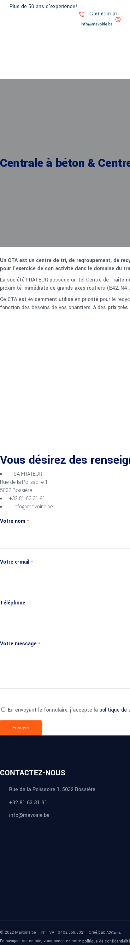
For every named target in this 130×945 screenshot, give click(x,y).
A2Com (113, 933)
